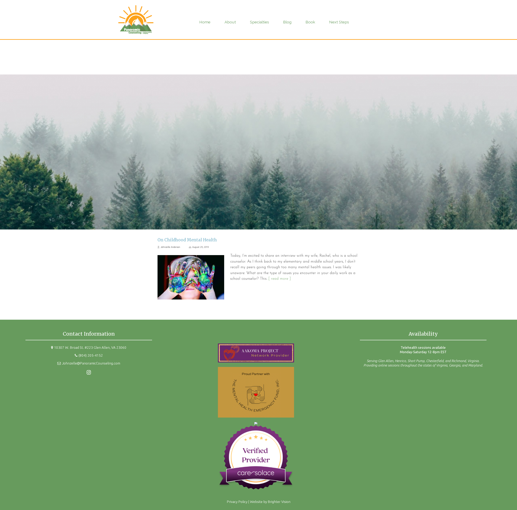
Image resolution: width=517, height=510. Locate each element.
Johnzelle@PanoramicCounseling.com (91, 363)
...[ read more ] (279, 279)
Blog (287, 22)
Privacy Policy (237, 502)
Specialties (259, 22)
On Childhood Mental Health (187, 239)
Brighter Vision (279, 502)
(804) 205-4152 (90, 355)
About (230, 22)
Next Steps (339, 22)
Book (310, 22)
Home (204, 22)
